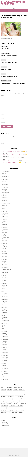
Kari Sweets (4, 274)
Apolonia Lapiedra (6, 203)
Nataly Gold (4, 323)
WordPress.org (5, 425)
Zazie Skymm (5, 379)
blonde (4, 392)
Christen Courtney (6, 237)
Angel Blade (4, 194)
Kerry (3, 278)
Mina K (3, 315)
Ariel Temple (4, 205)
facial (11, 398)
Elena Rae (4, 250)
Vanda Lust (4, 370)
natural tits (13, 405)
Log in (3, 420)
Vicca (3, 376)
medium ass (5, 405)
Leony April (4, 293)
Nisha (3, 330)
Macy (3, 304)
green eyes (15, 401)
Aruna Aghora (5, 206)
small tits (4, 412)
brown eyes (5, 394)
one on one (20, 405)
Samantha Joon (5, 338)
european (4, 398)
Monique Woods (5, 320)
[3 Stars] (2, 38)
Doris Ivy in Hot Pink (7, 69)
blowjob (10, 392)
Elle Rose (4, 251)
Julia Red (3, 74)
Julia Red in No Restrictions (9, 76)
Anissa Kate (4, 200)
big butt (4, 389)
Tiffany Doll (4, 46)
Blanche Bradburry (6, 214)
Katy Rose (4, 277)
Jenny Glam (4, 266)
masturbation (23, 403)
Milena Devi (4, 314)
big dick (10, 389)
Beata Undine (5, 213)
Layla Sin (4, 290)
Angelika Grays (5, 197)
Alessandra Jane (5, 176)
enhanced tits (20, 396)
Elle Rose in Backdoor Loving (9, 161)
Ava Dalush (4, 211)
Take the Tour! (13, 454)
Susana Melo (5, 352)
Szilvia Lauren (5, 355)
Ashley (3, 208)
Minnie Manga (5, 317)
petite (10, 408)
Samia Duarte (5, 339)
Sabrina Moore (5, 336)
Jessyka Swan (5, 267)
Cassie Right (4, 224)
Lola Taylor (4, 301)
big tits (15, 389)
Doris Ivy (3, 67)
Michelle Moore (5, 310)
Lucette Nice (5, 302)
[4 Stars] (3, 38)
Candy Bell (4, 219)
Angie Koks (4, 198)
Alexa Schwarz (5, 178)
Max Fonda (4, 307)
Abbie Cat (4, 173)
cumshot (4, 396)
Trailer (3, 366)
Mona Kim (4, 318)
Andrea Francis (5, 192)
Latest (14, 8)
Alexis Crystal (5, 182)
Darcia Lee (4, 243)
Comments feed (5, 423)
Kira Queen (4, 282)
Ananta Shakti (5, 190)
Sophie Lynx (4, 347)
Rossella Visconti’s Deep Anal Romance (13, 83)
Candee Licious (5, 218)
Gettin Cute (4, 258)
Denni (3, 245)
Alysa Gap (4, 186)
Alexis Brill (4, 181)
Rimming (11, 410)
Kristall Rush (4, 285)
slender (22, 410)
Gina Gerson (4, 259)
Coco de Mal (5, 242)
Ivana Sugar (4, 264)
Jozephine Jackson (6, 269)
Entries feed (4, 422)
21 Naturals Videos (6, 171)
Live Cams (20, 454)
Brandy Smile (5, 216)
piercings (16, 408)
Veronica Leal (5, 374)
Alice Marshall (5, 184)
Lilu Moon (4, 294)
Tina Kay (4, 365)
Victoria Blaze (5, 378)
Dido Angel (4, 246)
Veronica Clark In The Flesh (9, 56)
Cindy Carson (5, 238)
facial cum (17, 398)
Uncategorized (5, 368)
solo (10, 412)
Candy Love (4, 221)
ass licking (9, 387)
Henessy (4, 261)
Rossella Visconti (6, 80)
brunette (12, 394)
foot (10, 401)
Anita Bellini (4, 202)
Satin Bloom (4, 341)
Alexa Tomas (5, 179)
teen (21, 412)
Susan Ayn (4, 350)
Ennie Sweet (4, 256)
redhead (4, 410)
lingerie (15, 403)
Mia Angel (4, 309)
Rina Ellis (4, 333)
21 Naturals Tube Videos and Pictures (13, 3)
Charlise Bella (5, 230)
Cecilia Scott (5, 227)
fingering (4, 401)
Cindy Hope (4, 240)
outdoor (4, 408)
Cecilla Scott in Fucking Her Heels (10, 157)
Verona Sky (4, 371)
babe (15, 387)
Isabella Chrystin (5, 262)
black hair (22, 389)
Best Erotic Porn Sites (14, 455)
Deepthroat (11, 396)
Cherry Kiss (4, 234)
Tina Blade (4, 363)
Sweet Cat (4, 354)
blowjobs (16, 392)
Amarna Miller (5, 187)
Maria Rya (4, 306)
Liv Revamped (5, 299)
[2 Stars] (1, 38)
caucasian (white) (21, 394)
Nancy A (4, 322)
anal (3, 387)
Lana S (3, 288)
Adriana (3, 174)
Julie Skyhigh (5, 272)
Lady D (3, 286)
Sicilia (3, 346)
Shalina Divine (5, 342)
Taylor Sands (5, 357)
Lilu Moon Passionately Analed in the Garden (13, 154)
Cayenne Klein (5, 226)
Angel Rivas (4, 195)
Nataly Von (4, 325)
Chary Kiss (4, 232)
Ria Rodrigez (4, 331)
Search (26, 10)
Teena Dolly (4, 358)
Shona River (4, 344)
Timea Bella (4, 362)
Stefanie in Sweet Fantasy (9, 62)
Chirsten (4, 235)
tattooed (15, 412)
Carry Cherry (4, 222)
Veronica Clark (5, 53)
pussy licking (23, 408)
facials (23, 398)
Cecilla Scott (5, 229)
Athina (3, 210)
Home (7, 454)
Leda (3, 291)
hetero (3, 403)
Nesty (3, 328)
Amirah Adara (5, 189)
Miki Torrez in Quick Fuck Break (10, 162)
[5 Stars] (4, 38)
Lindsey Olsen (5, 296)
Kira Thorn (4, 283)
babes (20, 387)
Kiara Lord (4, 280)
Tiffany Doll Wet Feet (7, 49)
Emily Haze (4, 253)
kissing (9, 403)
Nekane (3, 326)
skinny (16, 410)
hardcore (23, 401)
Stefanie (3, 60)
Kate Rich (4, 275)
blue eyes (23, 392)
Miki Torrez (4, 312)
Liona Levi (4, 298)
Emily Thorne (5, 254)
